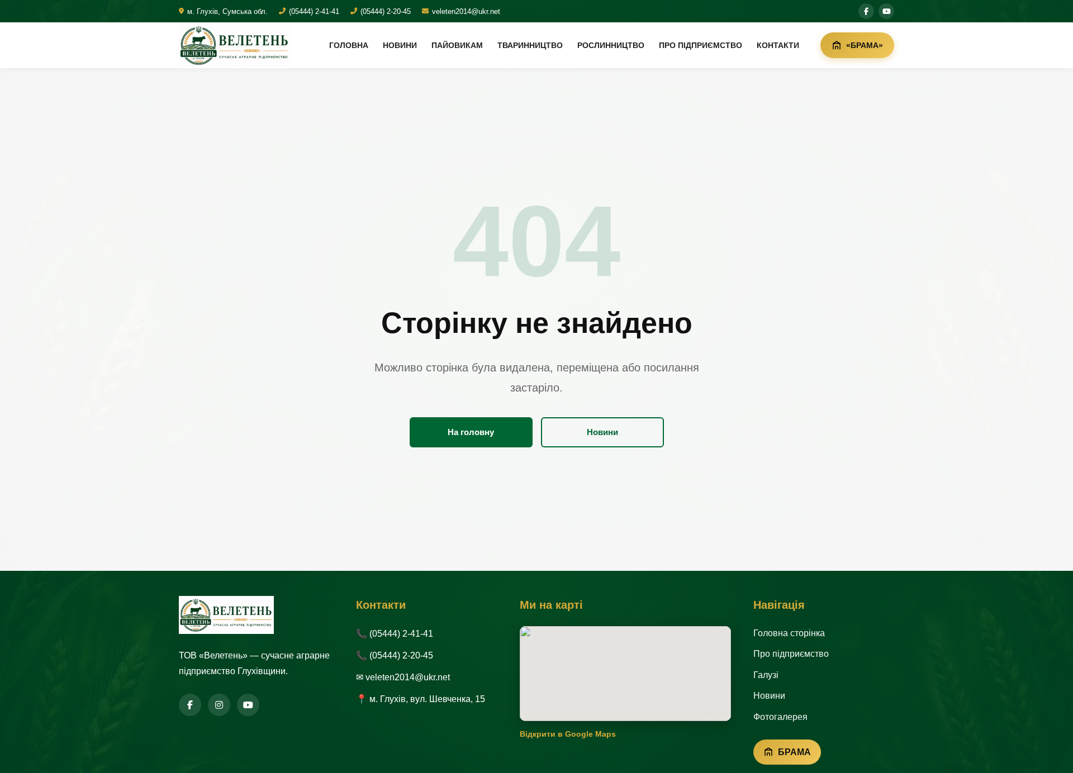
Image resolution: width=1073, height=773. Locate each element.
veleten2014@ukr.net (466, 11)
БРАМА (794, 752)
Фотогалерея (780, 717)
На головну (471, 432)
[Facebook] (190, 705)
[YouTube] (248, 705)
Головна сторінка (789, 633)
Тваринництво (530, 45)
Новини (400, 45)
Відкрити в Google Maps (568, 733)
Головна (348, 45)
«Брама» (864, 45)
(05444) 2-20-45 (385, 11)
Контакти (778, 45)
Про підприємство (700, 45)
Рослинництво (610, 45)
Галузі (765, 675)
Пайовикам (457, 45)
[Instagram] (219, 705)
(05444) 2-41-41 (314, 11)
